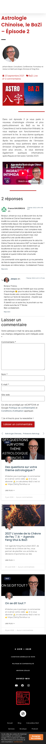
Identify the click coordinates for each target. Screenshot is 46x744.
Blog (19, 723)
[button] (7, 7)
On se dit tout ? (15, 603)
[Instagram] (28, 685)
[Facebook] (22, 685)
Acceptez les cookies (36, 737)
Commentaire (8, 342)
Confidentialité (18, 741)
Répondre (4, 269)
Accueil (10, 723)
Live (36, 75)
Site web (5, 395)
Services (11, 729)
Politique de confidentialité (22, 407)
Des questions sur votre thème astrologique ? (21, 468)
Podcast (35, 729)
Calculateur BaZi (32, 723)
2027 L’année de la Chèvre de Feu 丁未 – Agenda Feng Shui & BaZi (23, 537)
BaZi (31, 75)
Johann (13, 279)
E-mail (5, 384)
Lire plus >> (10, 490)
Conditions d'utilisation (12, 411)
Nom (4, 374)
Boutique (23, 729)
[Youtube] (16, 685)
